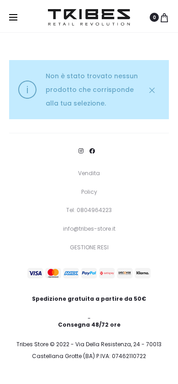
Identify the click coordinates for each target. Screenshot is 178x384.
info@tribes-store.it (89, 228)
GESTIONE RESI (89, 247)
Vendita (89, 173)
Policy (89, 192)
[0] (164, 17)
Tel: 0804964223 (89, 210)
